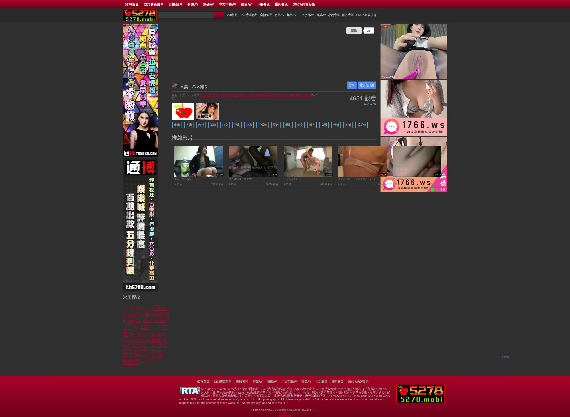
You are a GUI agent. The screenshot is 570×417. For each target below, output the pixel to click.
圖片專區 (281, 4)
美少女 (148, 351)
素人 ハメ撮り (182, 178)
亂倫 (133, 315)
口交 (229, 95)
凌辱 (222, 95)
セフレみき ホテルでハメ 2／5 (356, 178)
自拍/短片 (176, 4)
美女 (137, 351)
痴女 (272, 95)
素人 (162, 345)
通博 (285, 412)
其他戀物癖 (159, 321)
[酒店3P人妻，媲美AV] (253, 176)
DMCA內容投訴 (304, 4)
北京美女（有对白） (404, 178)
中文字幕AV (227, 4)
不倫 (150, 309)
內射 (216, 95)
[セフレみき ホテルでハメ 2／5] (362, 176)
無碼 (147, 341)
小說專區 (263, 4)
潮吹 (259, 95)
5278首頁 (132, 4)
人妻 (209, 95)
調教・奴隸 (149, 357)
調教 (138, 356)
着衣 (279, 95)
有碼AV (192, 4)
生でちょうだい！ (293, 178)
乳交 (126, 315)
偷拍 (139, 321)
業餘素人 (158, 335)
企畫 (154, 315)
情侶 (133, 335)
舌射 (292, 95)
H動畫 (138, 309)
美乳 (127, 351)
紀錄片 (153, 346)
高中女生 (146, 362)
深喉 (130, 341)
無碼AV (208, 4)
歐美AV (246, 4)
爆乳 (265, 95)
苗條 (130, 356)
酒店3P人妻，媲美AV (240, 178)
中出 (202, 95)
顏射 (299, 95)
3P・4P (128, 309)
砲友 (145, 346)
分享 (352, 85)
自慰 (285, 95)
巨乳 (236, 95)
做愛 (131, 321)
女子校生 (156, 328)
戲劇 (141, 335)
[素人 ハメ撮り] (198, 176)
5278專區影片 (153, 4)
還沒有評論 (367, 85)
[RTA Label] (190, 393)
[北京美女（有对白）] (417, 176)
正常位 (250, 95)
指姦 (242, 95)
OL (145, 309)
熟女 (156, 340)
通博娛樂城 (285, 415)
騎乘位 (307, 95)
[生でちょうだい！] (308, 176)
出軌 (136, 328)
